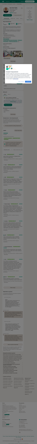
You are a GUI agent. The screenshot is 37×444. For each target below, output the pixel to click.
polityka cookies (15, 78)
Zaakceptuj (28, 81)
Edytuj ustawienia (21, 81)
